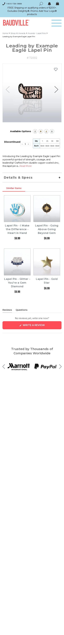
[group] (32, 93)
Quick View (17, 219)
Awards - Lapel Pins (37, 33)
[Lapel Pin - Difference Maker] (35, 131)
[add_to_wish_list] (56, 69)
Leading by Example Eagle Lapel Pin (18, 36)
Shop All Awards (18, 33)
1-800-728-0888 (14, 3)
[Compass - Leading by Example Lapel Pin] (46, 131)
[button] (56, 89)
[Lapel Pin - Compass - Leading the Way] (41, 131)
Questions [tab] (21, 310)
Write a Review (40, 326)
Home (5, 33)
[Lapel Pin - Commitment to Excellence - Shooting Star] (52, 131)
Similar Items (13, 188)
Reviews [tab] (7, 310)
